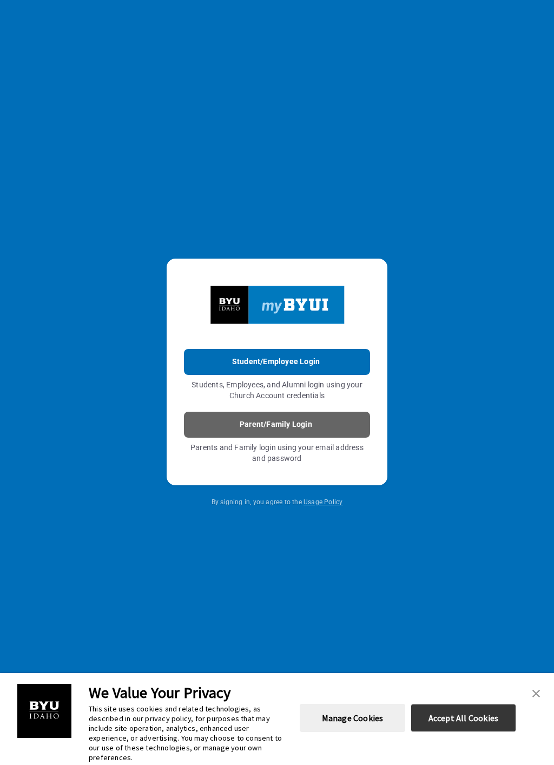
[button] (536, 692)
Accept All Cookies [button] (463, 718)
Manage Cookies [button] (353, 718)
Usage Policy (323, 502)
